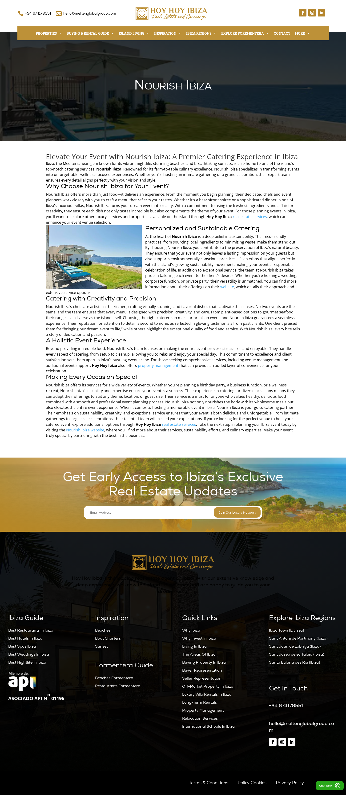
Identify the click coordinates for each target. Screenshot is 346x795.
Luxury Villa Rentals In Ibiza (206, 694)
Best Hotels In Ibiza (25, 638)
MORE (300, 33)
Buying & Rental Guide (88, 33)
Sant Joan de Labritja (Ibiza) (295, 646)
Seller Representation (201, 678)
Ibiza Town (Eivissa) (286, 630)
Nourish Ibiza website (85, 430)
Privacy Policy (290, 783)
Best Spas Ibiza (22, 646)
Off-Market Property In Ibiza (207, 686)
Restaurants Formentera (117, 686)
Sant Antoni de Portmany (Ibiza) (298, 638)
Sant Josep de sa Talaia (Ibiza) (296, 654)
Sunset (101, 646)
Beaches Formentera (114, 678)
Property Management (203, 710)
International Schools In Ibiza (208, 726)
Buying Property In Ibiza (204, 662)
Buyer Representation (202, 670)
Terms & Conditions (208, 783)
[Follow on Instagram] (312, 12)
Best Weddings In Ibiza (28, 654)
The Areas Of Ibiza (199, 654)
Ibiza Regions (198, 33)
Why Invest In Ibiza (199, 638)
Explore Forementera (242, 33)
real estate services (250, 216)
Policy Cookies (252, 783)
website (227, 286)
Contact (282, 33)
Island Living (131, 33)
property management (158, 365)
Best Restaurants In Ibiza (30, 630)
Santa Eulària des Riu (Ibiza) (294, 662)
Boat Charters (108, 638)
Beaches (102, 630)
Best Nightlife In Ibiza (27, 662)
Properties (46, 33)
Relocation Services (200, 718)
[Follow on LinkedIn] (321, 12)
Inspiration (165, 33)
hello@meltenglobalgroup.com (89, 13)
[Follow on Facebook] (302, 12)
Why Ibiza (191, 630)
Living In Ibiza (194, 646)
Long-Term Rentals (199, 702)
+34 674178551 (38, 13)
